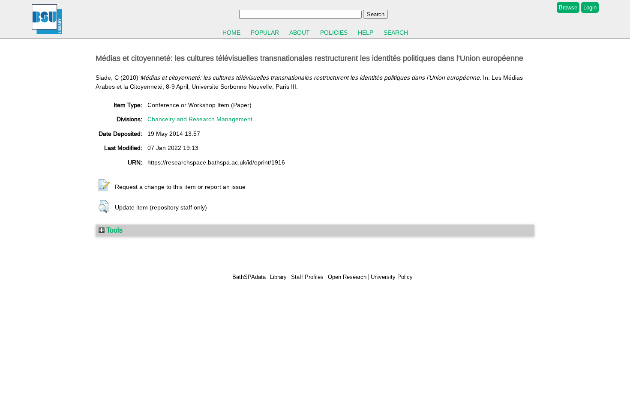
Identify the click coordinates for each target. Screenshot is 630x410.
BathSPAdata (249, 277)
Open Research (347, 277)
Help (365, 32)
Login (590, 7)
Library (278, 277)
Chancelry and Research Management (199, 119)
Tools (114, 230)
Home (231, 32)
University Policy (392, 277)
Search (396, 32)
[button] (104, 185)
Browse (568, 7)
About (299, 32)
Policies (334, 32)
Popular (265, 32)
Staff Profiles (307, 277)
